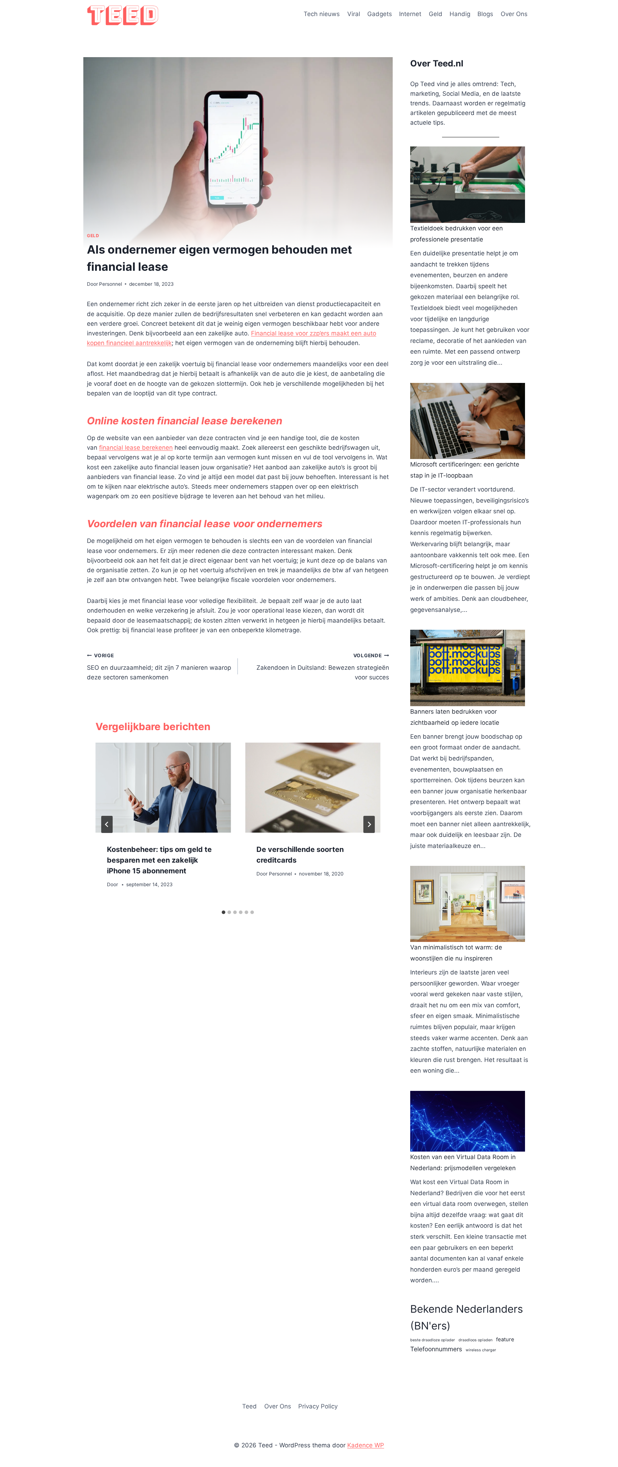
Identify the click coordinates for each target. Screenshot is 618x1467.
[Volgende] (369, 824)
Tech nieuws (322, 14)
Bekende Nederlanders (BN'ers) (466, 1317)
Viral (353, 14)
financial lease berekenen (136, 447)
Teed (249, 1406)
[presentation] (163, 788)
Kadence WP (365, 1445)
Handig (460, 14)
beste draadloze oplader (432, 1340)
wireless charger (481, 1350)
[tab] (223, 912)
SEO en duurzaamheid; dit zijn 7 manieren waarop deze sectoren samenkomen (159, 667)
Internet (410, 14)
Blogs (485, 14)
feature (505, 1339)
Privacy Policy (318, 1406)
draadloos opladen (475, 1340)
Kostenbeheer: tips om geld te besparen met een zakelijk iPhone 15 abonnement (159, 860)
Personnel (110, 284)
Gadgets (379, 14)
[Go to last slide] (107, 824)
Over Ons (514, 14)
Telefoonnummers (436, 1349)
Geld (435, 14)
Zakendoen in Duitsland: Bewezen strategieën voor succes (322, 667)
